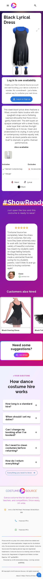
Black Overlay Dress (10, 330)
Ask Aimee (21, 355)
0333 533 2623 (21, 520)
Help (23, 576)
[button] (37, 30)
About (18, 576)
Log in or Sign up (21, 99)
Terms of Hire (30, 576)
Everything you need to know (21, 472)
